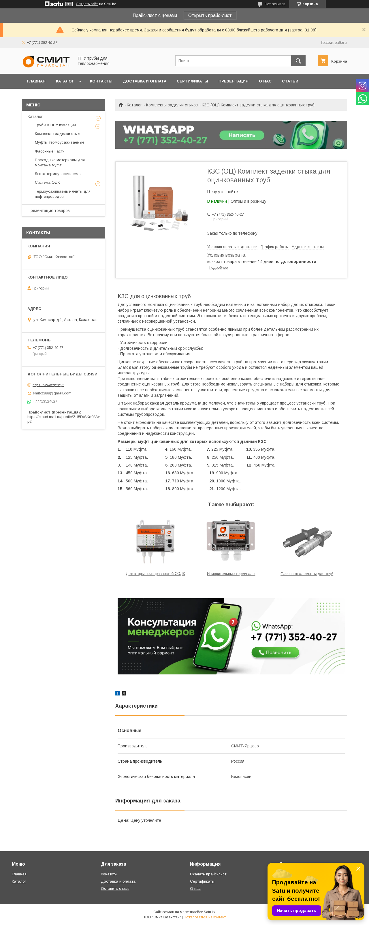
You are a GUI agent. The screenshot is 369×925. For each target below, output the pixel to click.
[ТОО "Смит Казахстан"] (46, 66)
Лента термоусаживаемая (58, 174)
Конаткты (109, 874)
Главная (36, 81)
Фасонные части (50, 151)
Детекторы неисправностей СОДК (155, 573)
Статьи (290, 81)
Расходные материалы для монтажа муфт (60, 162)
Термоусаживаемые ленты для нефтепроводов (63, 194)
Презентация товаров (49, 210)
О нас (265, 81)
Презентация (233, 81)
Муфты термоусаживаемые (59, 142)
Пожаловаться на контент (205, 917)
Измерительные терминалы (231, 573)
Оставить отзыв (115, 888)
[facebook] (117, 694)
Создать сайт (87, 4)
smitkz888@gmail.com (52, 393)
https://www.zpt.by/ (48, 385)
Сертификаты (192, 81)
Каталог (65, 81)
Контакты (101, 81)
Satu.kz (210, 912)
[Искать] (298, 60)
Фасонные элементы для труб (306, 573)
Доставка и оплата (144, 81)
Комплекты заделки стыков (172, 105)
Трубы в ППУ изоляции (55, 125)
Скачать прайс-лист (208, 874)
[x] (124, 694)
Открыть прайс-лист (210, 15)
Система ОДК (47, 182)
